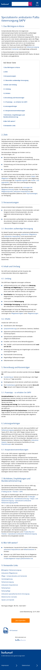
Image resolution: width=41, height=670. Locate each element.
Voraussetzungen (10, 76)
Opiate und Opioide (7, 600)
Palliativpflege (5, 591)
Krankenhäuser (9, 377)
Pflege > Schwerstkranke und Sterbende (14, 576)
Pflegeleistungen (33, 313)
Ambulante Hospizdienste (9, 585)
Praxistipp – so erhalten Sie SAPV (16, 102)
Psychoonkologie (32, 193)
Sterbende (15, 49)
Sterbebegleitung (6, 579)
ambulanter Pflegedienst (29, 234)
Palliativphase (5, 588)
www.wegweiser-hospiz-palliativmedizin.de (19, 558)
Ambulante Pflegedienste (9, 573)
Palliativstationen (29, 549)
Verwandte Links (10, 125)
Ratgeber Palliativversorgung (12, 570)
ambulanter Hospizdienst (12, 236)
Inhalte (8, 93)
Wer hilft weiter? (10, 121)
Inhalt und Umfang (11, 85)
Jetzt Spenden (20, 620)
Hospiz (33, 176)
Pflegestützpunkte (7, 191)
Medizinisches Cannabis (9, 597)
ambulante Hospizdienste (22, 191)
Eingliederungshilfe (21, 180)
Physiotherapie (6, 444)
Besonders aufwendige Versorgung (17, 80)
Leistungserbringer (11, 106)
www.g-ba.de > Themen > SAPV (13, 491)
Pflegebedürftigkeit (17, 313)
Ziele (6, 72)
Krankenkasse (10, 385)
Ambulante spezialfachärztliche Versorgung (15, 594)
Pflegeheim (4, 178)
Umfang (8, 89)
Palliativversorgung (33, 47)
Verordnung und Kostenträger (14, 98)
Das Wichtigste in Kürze (12, 67)
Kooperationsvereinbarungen (15, 110)
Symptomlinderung (10, 328)
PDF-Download (13, 630)
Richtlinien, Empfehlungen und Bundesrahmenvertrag (14, 116)
